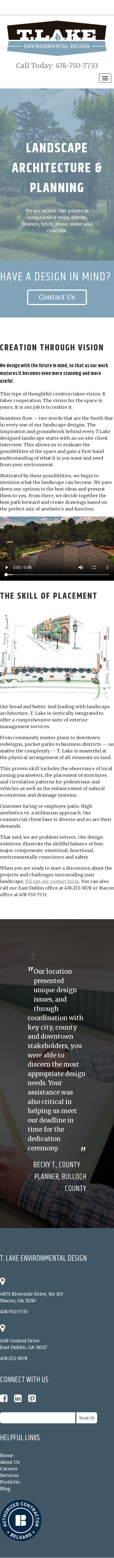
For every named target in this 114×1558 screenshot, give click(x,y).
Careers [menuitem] (8, 1468)
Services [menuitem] (9, 1475)
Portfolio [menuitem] (10, 1482)
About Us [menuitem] (10, 1462)
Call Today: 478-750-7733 (57, 65)
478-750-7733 (13, 1311)
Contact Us (57, 297)
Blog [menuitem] (5, 1488)
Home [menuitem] (6, 1455)
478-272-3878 (13, 1358)
